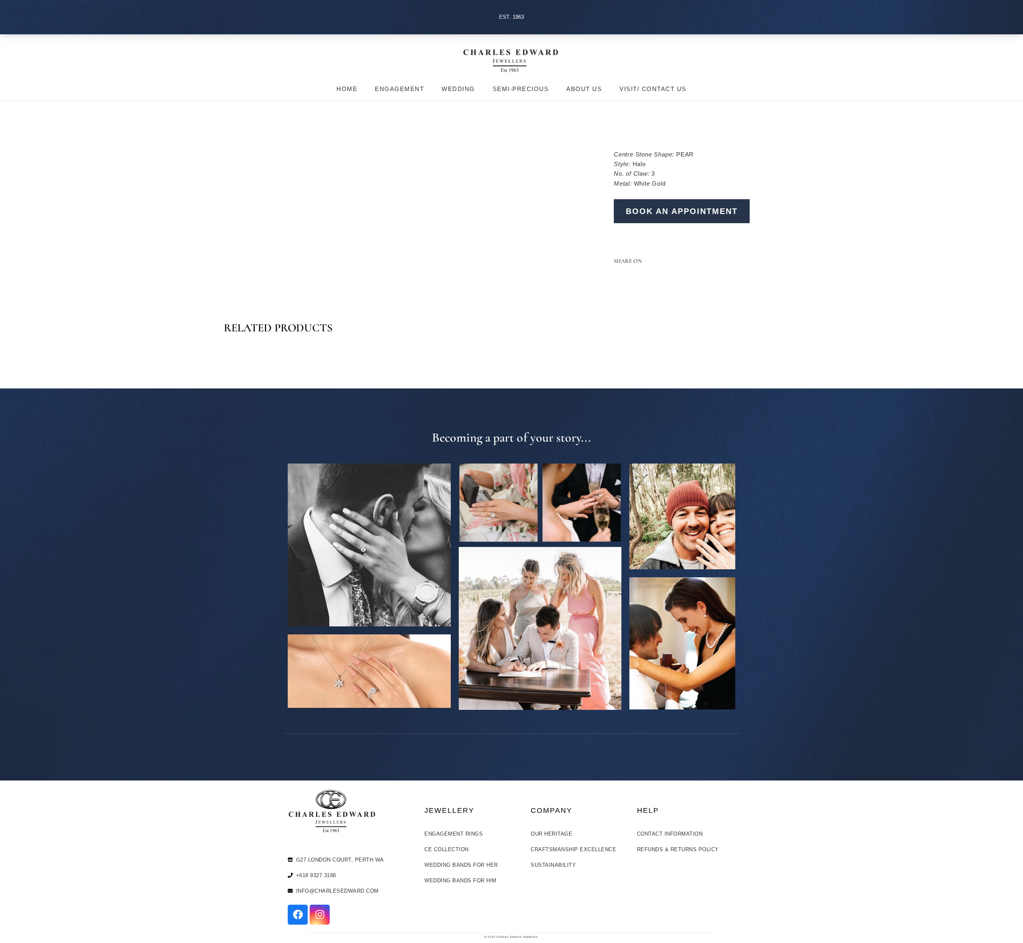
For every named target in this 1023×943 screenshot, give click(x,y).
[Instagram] (320, 915)
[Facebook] (298, 915)
